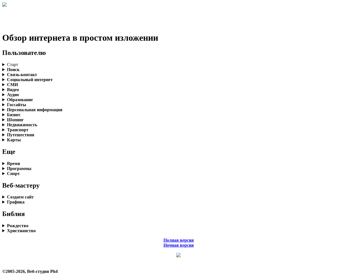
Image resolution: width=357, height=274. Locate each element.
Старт (12, 64)
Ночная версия (178, 245)
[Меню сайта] (178, 255)
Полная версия (178, 240)
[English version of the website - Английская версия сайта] (4, 5)
